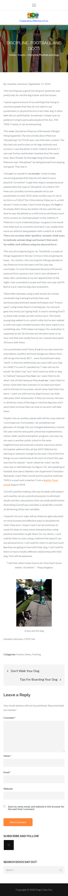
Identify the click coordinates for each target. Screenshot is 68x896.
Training (36, 654)
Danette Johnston (17, 83)
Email (7, 772)
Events (20, 654)
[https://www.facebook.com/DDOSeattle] (9, 845)
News (28, 654)
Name (7, 755)
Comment (9, 717)
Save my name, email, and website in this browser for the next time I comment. (36, 807)
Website (8, 788)
